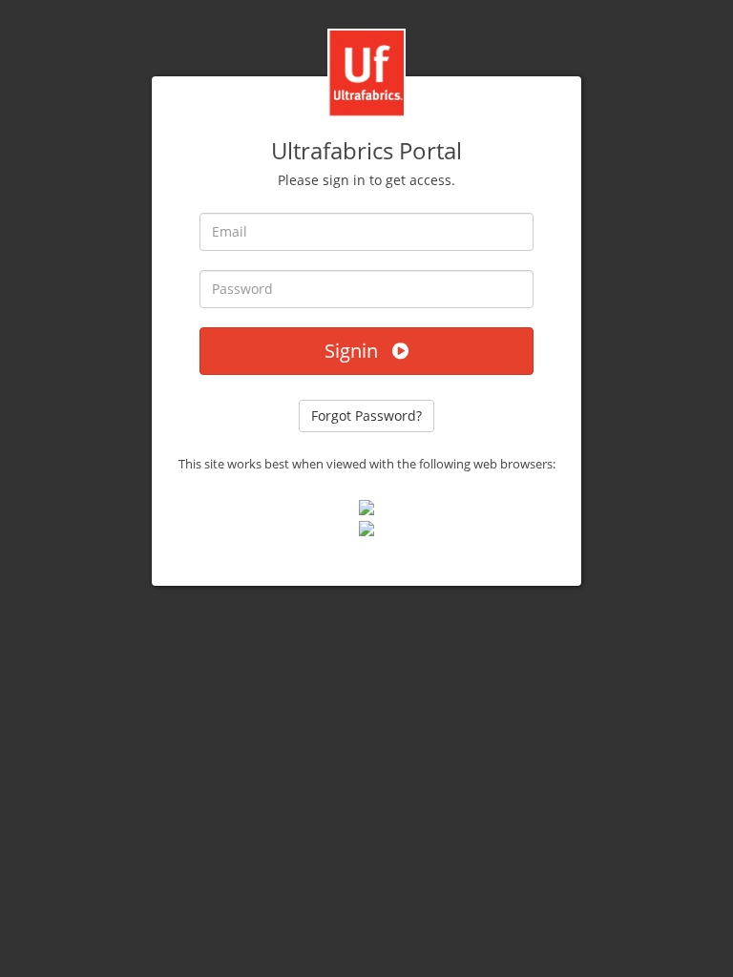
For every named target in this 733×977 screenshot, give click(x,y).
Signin (358, 351)
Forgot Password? (366, 415)
